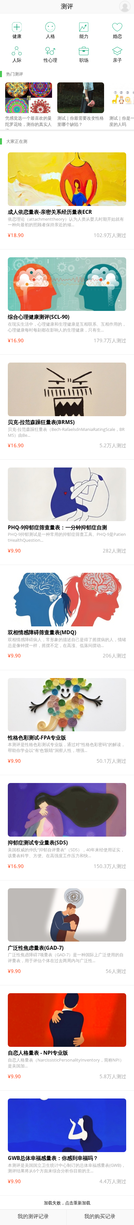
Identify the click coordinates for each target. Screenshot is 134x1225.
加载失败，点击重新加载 (67, 1203)
